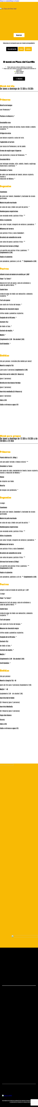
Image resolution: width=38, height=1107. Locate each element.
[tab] (12, 49)
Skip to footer (14, 1)
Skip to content (5, 1)
